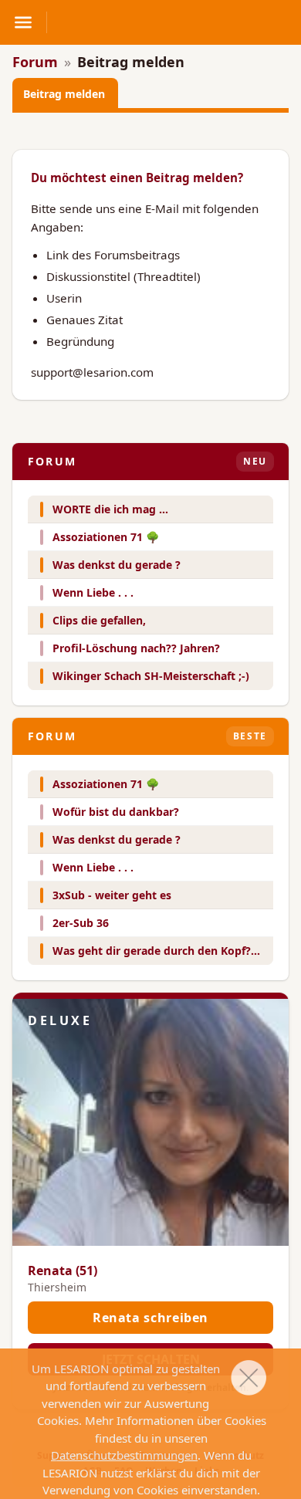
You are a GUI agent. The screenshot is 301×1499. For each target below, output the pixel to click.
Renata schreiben (150, 1317)
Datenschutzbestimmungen (124, 1455)
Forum (35, 61)
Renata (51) (62, 1270)
